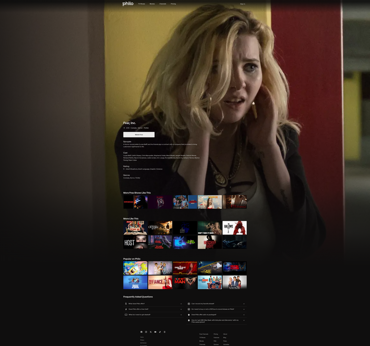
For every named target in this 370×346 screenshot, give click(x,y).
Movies (152, 4)
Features (216, 337)
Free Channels (203, 334)
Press (225, 341)
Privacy (142, 340)
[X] (151, 332)
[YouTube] (155, 332)
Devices (216, 344)
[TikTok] (160, 332)
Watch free (139, 135)
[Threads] (164, 332)
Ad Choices (143, 343)
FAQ (215, 341)
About (225, 334)
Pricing (173, 4)
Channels (162, 4)
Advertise (226, 344)
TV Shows (141, 4)
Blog (224, 337)
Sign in (242, 4)
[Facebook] (141, 332)
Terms (142, 337)
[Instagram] (146, 332)
